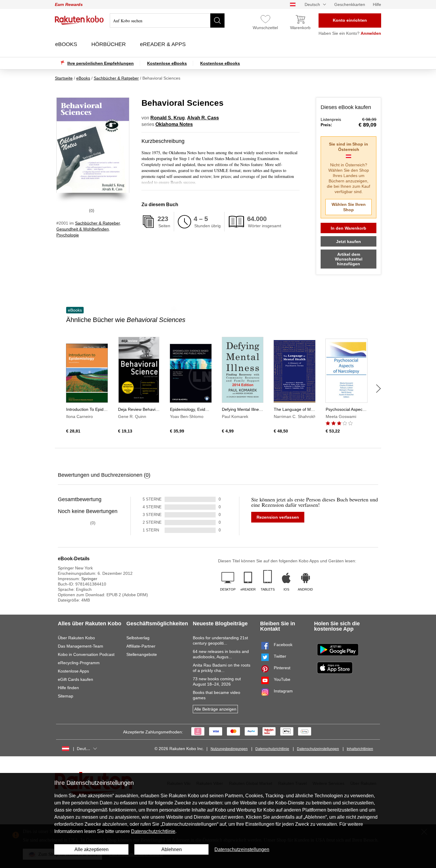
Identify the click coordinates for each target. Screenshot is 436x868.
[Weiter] (378, 388)
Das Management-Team (80, 646)
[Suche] (217, 20)
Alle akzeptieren (91, 849)
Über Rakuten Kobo (76, 637)
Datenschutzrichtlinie (272, 749)
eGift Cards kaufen (75, 679)
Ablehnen (171, 849)
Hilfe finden (68, 687)
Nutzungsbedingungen (229, 749)
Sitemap (65, 696)
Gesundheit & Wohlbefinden (82, 229)
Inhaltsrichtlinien (360, 749)
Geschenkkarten (349, 4)
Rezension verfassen (278, 517)
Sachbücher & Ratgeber (97, 223)
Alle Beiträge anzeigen (215, 709)
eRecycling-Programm (79, 662)
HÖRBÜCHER (109, 44)
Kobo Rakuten (79, 20)
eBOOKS (67, 44)
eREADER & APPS (163, 44)
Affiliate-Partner (140, 646)
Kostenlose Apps (73, 671)
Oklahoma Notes (174, 124)
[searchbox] (167, 20)
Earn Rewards (69, 4)
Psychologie (67, 235)
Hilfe (377, 4)
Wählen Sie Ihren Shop (349, 207)
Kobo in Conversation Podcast (86, 654)
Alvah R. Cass (203, 117)
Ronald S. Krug (167, 117)
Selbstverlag (137, 637)
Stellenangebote (141, 654)
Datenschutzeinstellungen (318, 749)
